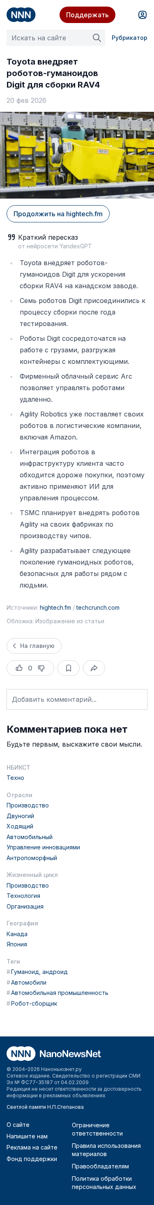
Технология (23, 895)
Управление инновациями (43, 847)
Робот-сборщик (32, 1003)
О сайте (18, 1124)
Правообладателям (100, 1166)
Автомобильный (30, 836)
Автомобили (26, 982)
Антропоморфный (32, 857)
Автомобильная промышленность (57, 992)
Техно (15, 777)
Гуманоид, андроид (37, 971)
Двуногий (20, 815)
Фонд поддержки (32, 1158)
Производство (28, 805)
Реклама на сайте (32, 1147)
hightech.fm (55, 607)
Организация (25, 906)
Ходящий (20, 826)
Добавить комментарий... (54, 699)
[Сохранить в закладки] (68, 668)
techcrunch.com (98, 607)
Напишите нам (27, 1136)
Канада (17, 933)
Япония (17, 944)
